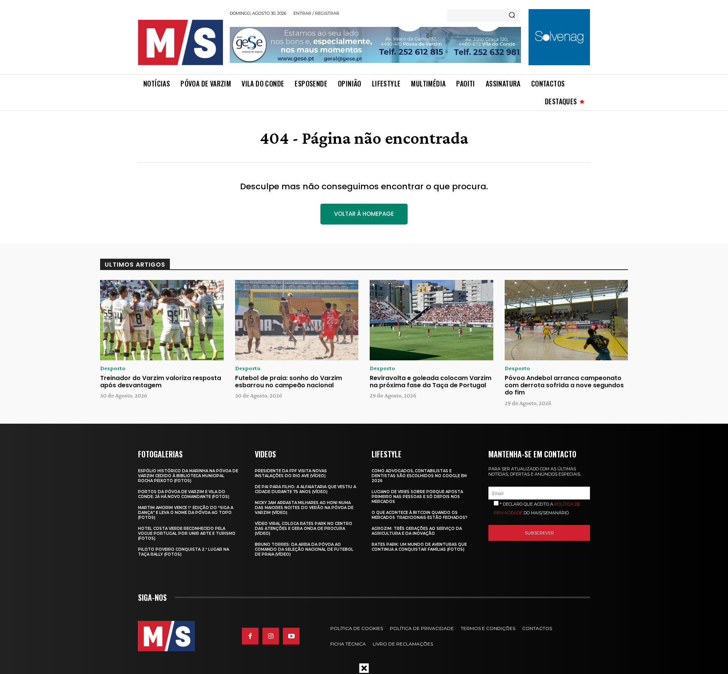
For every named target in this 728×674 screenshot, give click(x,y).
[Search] (512, 15)
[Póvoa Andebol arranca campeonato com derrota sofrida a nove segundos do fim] (566, 320)
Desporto (113, 368)
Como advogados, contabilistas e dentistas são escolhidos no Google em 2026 (419, 475)
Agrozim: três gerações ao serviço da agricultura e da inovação (417, 531)
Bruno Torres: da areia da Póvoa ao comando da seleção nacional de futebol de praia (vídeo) (304, 549)
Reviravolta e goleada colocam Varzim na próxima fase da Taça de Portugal (430, 382)
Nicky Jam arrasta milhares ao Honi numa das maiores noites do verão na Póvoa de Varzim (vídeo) (304, 507)
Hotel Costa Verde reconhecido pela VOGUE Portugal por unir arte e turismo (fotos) (186, 533)
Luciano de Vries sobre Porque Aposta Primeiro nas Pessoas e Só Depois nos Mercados (417, 496)
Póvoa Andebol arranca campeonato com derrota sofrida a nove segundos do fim (564, 385)
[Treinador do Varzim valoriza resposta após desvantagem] (162, 320)
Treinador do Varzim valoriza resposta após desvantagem (160, 382)
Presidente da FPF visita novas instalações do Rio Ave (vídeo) (291, 473)
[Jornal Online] (180, 42)
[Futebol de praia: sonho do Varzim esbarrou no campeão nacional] (297, 320)
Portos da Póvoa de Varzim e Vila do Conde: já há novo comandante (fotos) (183, 494)
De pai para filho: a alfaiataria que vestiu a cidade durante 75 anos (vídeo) (305, 489)
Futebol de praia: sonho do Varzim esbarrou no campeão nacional (288, 382)
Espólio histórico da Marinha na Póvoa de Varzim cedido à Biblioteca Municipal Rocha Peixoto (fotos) (188, 475)
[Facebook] (250, 636)
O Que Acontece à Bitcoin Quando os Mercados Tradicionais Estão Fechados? (420, 515)
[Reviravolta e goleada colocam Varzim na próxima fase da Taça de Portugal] (431, 320)
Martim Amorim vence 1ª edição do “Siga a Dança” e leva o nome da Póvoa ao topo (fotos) (185, 512)
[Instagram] (270, 636)
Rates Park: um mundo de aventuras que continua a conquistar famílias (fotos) (419, 547)
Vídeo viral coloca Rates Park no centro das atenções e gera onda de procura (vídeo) (303, 528)
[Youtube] (291, 636)
